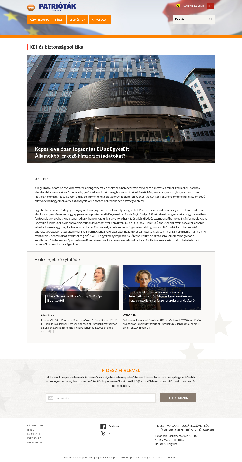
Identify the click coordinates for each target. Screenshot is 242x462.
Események (77, 19)
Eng (210, 5)
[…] (52, 331)
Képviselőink (39, 19)
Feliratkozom (178, 397)
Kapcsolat (100, 19)
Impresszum (34, 442)
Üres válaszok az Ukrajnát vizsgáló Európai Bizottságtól (75, 298)
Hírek (59, 19)
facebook (113, 426)
